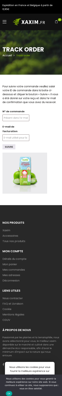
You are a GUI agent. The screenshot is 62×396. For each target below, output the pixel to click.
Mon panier (9, 264)
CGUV (6, 320)
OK (9, 393)
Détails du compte (14, 259)
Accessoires (10, 236)
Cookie (6, 309)
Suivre (9, 147)
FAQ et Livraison (12, 304)
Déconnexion (11, 280)
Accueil (7, 55)
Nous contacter (12, 298)
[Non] (58, 385)
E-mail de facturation (10, 129)
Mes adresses (11, 275)
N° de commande (13, 111)
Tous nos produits (13, 241)
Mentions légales (13, 314)
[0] (56, 22)
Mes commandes (13, 270)
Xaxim (6, 230)
